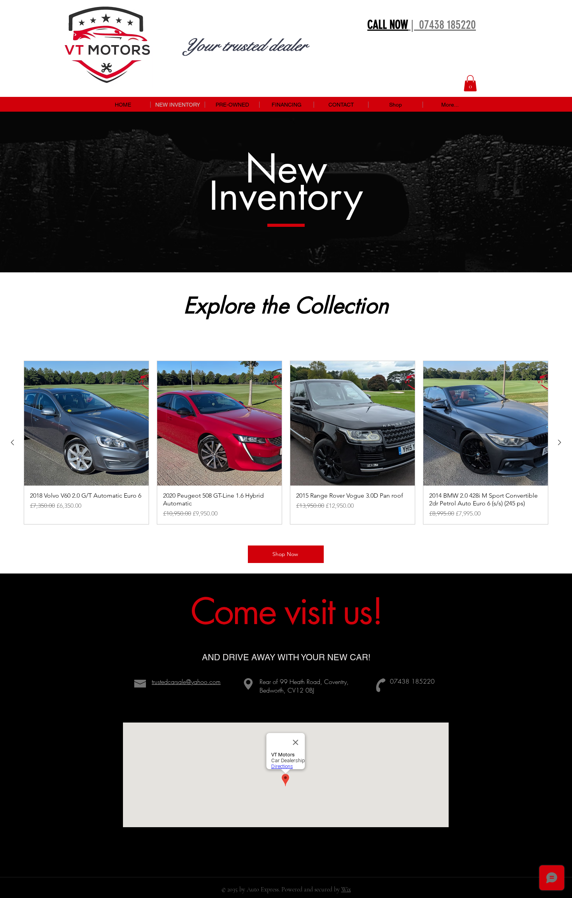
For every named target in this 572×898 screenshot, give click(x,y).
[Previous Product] (12, 442)
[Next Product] (559, 442)
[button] (470, 83)
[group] (286, 442)
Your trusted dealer (245, 45)
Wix (346, 889)
